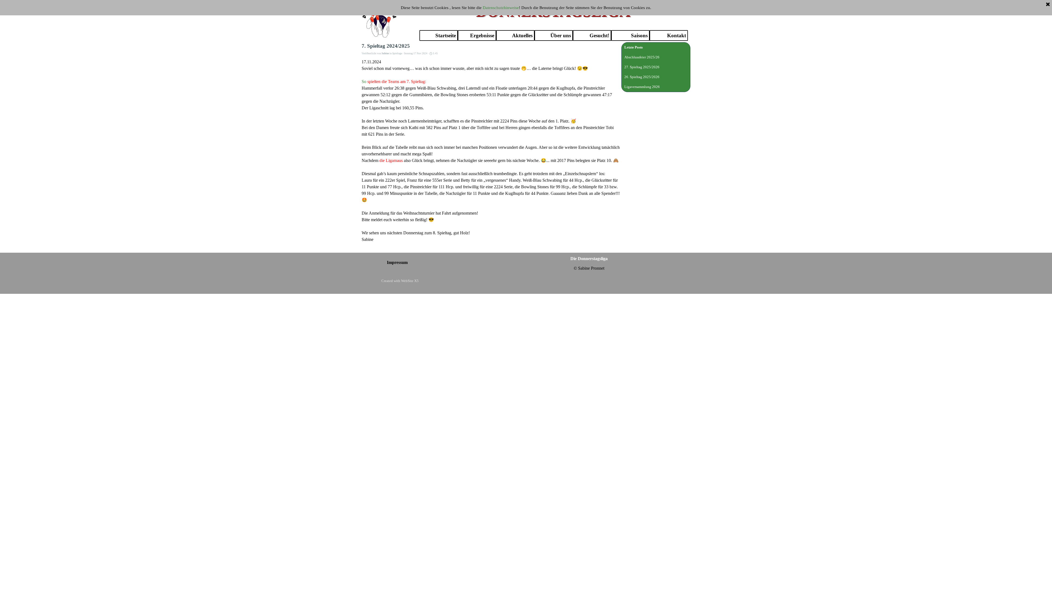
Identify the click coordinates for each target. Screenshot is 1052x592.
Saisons (639, 35)
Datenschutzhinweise (501, 7)
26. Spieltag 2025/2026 (641, 77)
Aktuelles (522, 35)
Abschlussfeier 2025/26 (641, 57)
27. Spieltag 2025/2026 (641, 67)
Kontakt (676, 35)
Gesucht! (599, 35)
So (364, 81)
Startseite (445, 35)
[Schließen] (1048, 4)
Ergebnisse (482, 35)
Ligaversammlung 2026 (642, 87)
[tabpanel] (589, 263)
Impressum (397, 262)
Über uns (560, 35)
